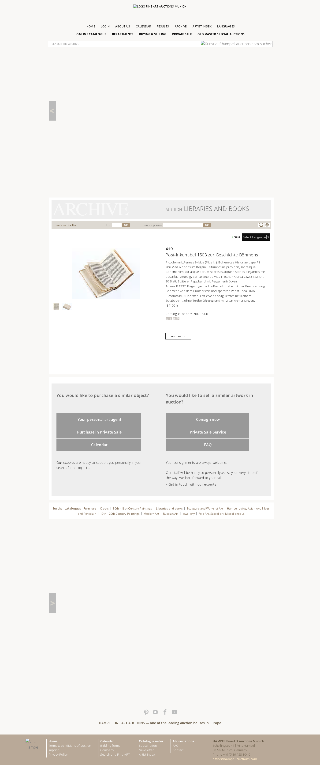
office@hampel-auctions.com (235, 759)
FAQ (208, 444)
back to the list (66, 225)
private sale (182, 34)
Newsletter (146, 750)
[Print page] (261, 225)
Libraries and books (169, 508)
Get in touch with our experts (192, 484)
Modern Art (151, 514)
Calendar (143, 26)
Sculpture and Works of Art (205, 508)
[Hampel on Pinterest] (145, 712)
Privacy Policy (58, 754)
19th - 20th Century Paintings (120, 514)
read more (178, 336)
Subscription (148, 745)
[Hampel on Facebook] (164, 712)
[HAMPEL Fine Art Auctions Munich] (160, 7)
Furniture (90, 508)
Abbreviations (183, 741)
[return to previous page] (52, 111)
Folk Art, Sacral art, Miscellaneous (222, 514)
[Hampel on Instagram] (155, 712)
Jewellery (188, 514)
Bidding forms (110, 745)
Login (105, 26)
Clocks (104, 508)
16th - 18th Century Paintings (132, 508)
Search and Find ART (115, 754)
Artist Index (202, 26)
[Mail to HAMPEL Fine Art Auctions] (267, 225)
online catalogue (91, 34)
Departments (123, 34)
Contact (178, 750)
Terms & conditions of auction (69, 745)
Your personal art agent (100, 419)
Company (107, 750)
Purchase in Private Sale (99, 432)
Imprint (53, 750)
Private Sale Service (208, 432)
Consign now (208, 419)
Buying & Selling (153, 34)
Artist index (147, 754)
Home (90, 26)
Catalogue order (151, 741)
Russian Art (171, 514)
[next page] (52, 603)
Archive (181, 26)
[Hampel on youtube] (174, 712)
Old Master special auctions (221, 34)
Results (163, 26)
